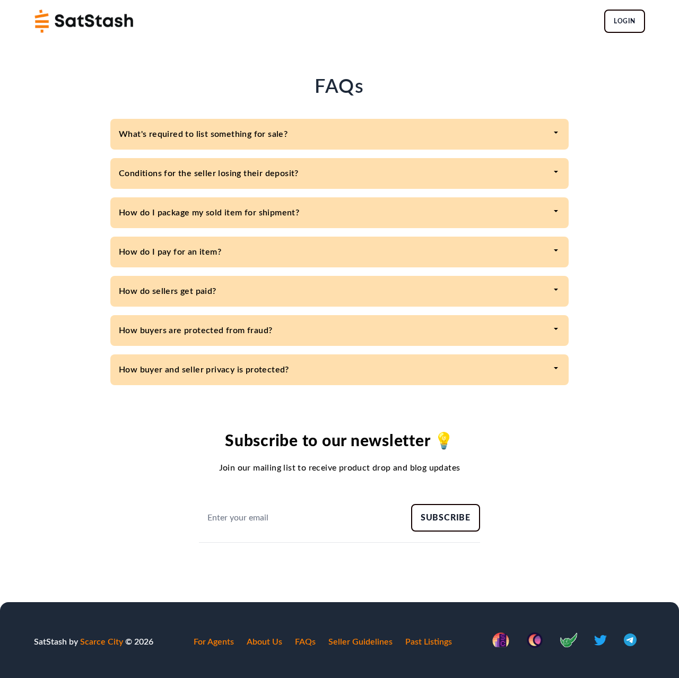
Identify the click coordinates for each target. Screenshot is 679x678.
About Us (264, 642)
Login (625, 21)
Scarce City (101, 642)
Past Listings (428, 642)
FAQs (305, 642)
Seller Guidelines (360, 642)
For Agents (214, 642)
